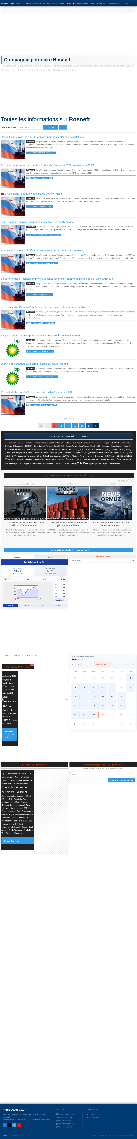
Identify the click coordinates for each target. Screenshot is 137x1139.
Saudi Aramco (124, 459)
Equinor (119, 446)
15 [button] (121, 696)
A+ (125, 10)
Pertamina (99, 456)
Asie (17, 777)
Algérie (5, 676)
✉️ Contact (90, 1114)
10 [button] (75, 696)
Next (131, 480)
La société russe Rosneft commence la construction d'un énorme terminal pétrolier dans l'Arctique (57, 278)
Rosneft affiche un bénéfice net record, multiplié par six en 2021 (37, 392)
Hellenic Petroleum (34, 450)
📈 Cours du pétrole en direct (38, 3)
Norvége (6, 716)
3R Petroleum (10, 443)
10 (82, 426)
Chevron (115, 443)
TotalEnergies (86, 463)
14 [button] (112, 696)
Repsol (61, 459)
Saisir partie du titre (8, 128)
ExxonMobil (11, 449)
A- (131, 10)
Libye (12, 710)
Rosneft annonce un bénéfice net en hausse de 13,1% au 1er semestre (42, 250)
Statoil (66, 464)
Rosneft (69, 459)
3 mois (26, 606)
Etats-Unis (18, 799)
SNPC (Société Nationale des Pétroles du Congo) (95, 459)
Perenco (90, 456)
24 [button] (75, 715)
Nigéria (13, 713)
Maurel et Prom (26, 453)
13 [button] (103, 696)
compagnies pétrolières (71, 436)
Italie (10, 706)
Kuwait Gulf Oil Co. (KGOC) (73, 450)
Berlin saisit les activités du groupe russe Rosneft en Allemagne (37, 222)
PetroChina (109, 456)
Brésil (4, 683)
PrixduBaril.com (10, 1135)
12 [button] (94, 696)
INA (44, 450)
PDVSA (74, 456)
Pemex (82, 456)
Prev (127, 480)
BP (62, 442)
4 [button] (84, 687)
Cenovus (99, 443)
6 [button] (102, 687)
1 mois (10, 606)
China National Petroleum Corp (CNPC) (48, 446)
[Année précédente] (73, 664)
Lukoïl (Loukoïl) (125, 450)
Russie (6, 719)
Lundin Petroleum (12, 453)
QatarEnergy (51, 459)
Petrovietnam (39, 459)
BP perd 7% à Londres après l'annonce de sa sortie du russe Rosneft (41, 335)
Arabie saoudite (7, 777)
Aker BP (21, 443)
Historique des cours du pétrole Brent (15, 805)
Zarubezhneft (115, 464)
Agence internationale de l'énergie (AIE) (16, 774)
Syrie (14, 720)
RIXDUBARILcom (14, 1110)
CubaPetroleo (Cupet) (87, 446)
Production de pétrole (10, 821)
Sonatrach (58, 464)
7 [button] (112, 687)
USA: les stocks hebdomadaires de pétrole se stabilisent (68, 523)
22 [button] (121, 706)
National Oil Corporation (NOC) (77, 453)
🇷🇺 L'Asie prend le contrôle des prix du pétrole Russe (31, 193)
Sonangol (49, 464)
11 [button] (84, 696)
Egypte (11, 686)
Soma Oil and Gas (37, 464)
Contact (126, 3)
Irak (14, 701)
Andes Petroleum (41, 443)
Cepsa (106, 443)
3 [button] (75, 687)
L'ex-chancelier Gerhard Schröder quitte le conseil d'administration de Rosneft (45, 307)
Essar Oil (127, 446)
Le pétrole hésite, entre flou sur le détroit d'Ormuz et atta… (25, 523)
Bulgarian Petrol (87, 443)
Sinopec (26, 464)
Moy (57, 600)
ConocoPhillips (71, 446)
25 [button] (84, 715)
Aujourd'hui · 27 (102, 664)
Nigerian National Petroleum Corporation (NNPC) (109, 453)
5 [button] (93, 687)
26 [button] (94, 715)
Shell (18, 463)
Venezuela (6, 724)
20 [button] (103, 706)
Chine (4, 686)
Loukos (114, 450)
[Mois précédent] (78, 664)
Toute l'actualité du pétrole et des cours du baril (69, 550)
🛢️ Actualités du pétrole (61, 3)
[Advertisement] (68, 35)
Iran (4, 705)
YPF (107, 464)
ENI (98, 446)
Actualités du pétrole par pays (9, 734)
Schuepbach (10, 464)
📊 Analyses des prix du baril (84, 3)
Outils (118, 3)
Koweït (5, 710)
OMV (14, 456)
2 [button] (130, 678)
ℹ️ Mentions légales (93, 1117)
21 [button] (112, 706)
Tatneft (73, 464)
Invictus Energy (54, 450)
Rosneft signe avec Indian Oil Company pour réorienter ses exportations (42, 137)
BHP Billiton (55, 443)
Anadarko (29, 443)
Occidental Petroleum (26, 456)
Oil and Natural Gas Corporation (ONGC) (53, 456)
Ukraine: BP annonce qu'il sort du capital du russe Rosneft (34, 363)
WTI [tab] (51, 557)
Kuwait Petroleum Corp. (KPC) (98, 450)
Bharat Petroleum (73, 443)
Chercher (50, 127)
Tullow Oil (100, 464)
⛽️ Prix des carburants (106, 3)
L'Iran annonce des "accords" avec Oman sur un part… (111, 523)
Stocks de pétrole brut (23, 830)
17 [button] (75, 706)
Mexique (5, 713)
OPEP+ (27, 808)
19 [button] (94, 706)
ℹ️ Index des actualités (64, 1121)
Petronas (28, 459)
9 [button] (130, 687)
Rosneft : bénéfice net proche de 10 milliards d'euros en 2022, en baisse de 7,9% (47, 165)
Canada (11, 683)
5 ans (58, 606)
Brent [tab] (18, 557)
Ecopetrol (105, 446)
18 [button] (84, 706)
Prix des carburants (20, 818)
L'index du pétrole (11, 841)
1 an (42, 606)
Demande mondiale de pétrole (12, 796)
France (6, 701)
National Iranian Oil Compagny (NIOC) (48, 453)
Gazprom (21, 450)
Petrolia (20, 459)
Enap (113, 446)
